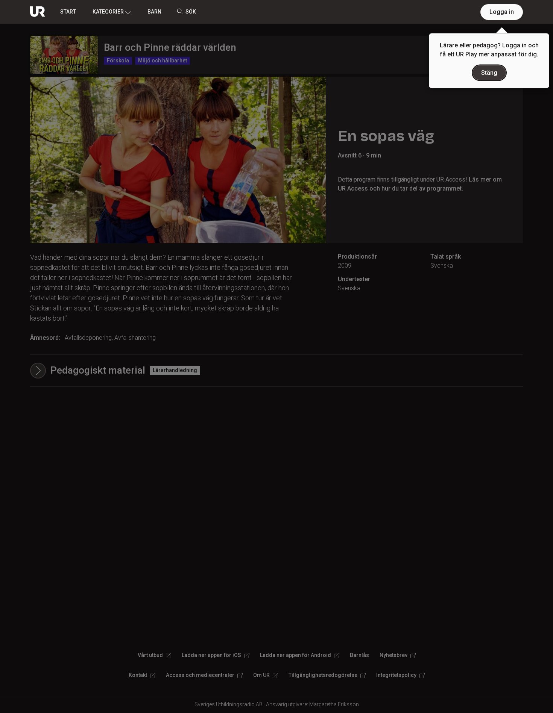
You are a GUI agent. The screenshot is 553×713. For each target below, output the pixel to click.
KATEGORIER (108, 12)
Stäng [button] (489, 72)
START (68, 12)
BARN (154, 12)
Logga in (501, 11)
